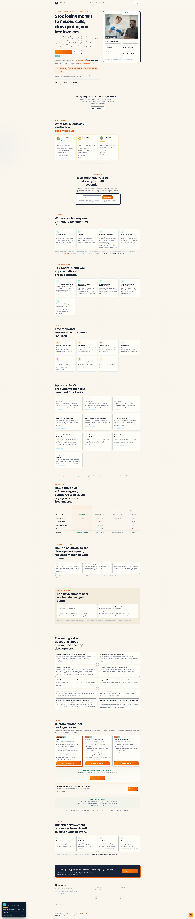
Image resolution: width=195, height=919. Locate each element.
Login (137, 3)
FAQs (104, 3)
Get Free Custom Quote (63, 52)
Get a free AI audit (123, 673)
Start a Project (58, 909)
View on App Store (61, 428)
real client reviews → (76, 56)
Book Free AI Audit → (97, 778)
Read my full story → (97, 108)
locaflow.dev (59, 409)
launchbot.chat (118, 409)
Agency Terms (85, 913)
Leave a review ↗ (107, 163)
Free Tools (121, 896)
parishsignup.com (90, 409)
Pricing (96, 894)
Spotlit (120, 889)
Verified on (8, 915)
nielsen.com (59, 448)
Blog (120, 898)
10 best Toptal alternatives (117, 706)
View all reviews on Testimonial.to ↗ (92, 163)
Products (98, 3)
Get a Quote (132, 789)
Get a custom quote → (68, 763)
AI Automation (98, 887)
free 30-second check (84, 63)
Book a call (77, 52)
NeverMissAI (68, 253)
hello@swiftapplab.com (130, 871)
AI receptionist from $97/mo (81, 60)
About (109, 3)
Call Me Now (107, 197)
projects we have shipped (78, 622)
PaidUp (120, 892)
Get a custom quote (88, 674)
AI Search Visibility (123, 894)
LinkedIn (57, 907)
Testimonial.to (65, 131)
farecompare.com (119, 445)
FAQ (96, 896)
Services (92, 3)
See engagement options (122, 576)
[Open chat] (191, 915)
